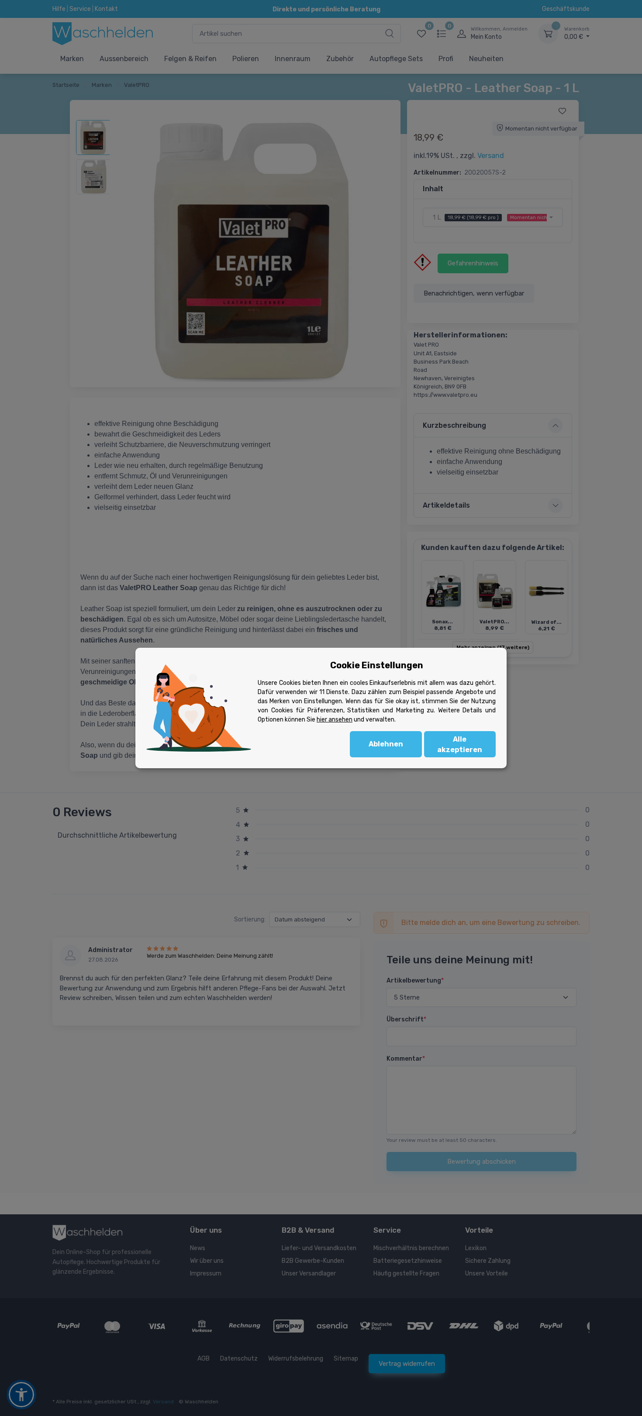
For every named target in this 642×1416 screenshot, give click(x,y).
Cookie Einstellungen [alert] (376, 665)
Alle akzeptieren (459, 744)
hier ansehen (334, 719)
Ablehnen (386, 744)
